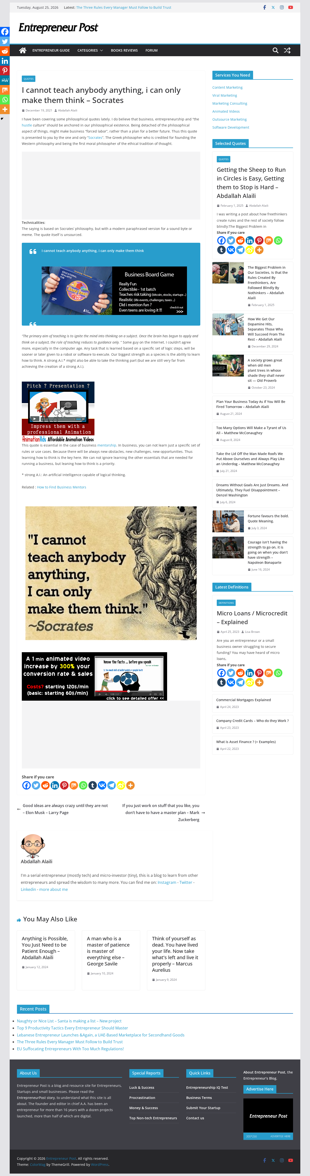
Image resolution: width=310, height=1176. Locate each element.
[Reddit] (45, 785)
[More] (130, 785)
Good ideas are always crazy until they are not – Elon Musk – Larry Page (65, 809)
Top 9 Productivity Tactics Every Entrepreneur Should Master (72, 1028)
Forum (152, 50)
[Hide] (2, 119)
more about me (53, 889)
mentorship (106, 445)
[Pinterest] (64, 785)
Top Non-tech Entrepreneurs (153, 1118)
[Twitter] (36, 785)
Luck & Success (141, 1087)
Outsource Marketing (229, 119)
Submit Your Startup (203, 1107)
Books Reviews (124, 50)
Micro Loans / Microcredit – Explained (252, 617)
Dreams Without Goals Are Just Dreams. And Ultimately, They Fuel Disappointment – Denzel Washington (252, 490)
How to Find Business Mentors (61, 487)
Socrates (95, 137)
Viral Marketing (224, 95)
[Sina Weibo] (121, 785)
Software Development (230, 127)
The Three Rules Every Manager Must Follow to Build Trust (123, 7)
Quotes (28, 78)
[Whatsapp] (83, 785)
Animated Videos (226, 111)
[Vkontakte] (102, 785)
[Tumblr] (92, 785)
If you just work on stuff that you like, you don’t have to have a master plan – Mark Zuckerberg (160, 812)
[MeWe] (5, 80)
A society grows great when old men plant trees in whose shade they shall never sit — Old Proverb (266, 370)
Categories (88, 50)
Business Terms (199, 1097)
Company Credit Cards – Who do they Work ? (252, 720)
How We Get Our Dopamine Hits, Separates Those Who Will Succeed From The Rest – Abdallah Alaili (266, 329)
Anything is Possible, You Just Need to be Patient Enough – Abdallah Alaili (45, 948)
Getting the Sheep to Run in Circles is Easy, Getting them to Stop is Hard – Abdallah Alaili (251, 182)
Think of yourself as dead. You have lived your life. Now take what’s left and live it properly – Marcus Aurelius (175, 954)
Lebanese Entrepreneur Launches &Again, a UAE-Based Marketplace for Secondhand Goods (101, 1035)
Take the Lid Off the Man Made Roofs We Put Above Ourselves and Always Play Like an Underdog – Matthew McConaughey (250, 458)
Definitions (226, 602)
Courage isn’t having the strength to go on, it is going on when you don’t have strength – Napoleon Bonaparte (268, 552)
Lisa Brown (252, 632)
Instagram (167, 882)
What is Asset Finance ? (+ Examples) (246, 741)
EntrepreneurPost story (36, 1097)
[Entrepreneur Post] (23, 50)
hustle (27, 125)
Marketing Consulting (229, 103)
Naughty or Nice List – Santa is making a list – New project (69, 1021)
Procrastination (142, 1097)
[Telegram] (111, 785)
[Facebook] (26, 785)
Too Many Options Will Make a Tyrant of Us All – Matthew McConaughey (251, 430)
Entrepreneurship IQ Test (207, 1087)
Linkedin (28, 889)
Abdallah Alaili (67, 110)
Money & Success (143, 1107)
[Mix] (74, 785)
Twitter (185, 882)
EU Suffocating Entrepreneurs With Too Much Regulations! (70, 1048)
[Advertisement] (111, 186)
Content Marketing (227, 87)
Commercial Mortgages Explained (243, 700)
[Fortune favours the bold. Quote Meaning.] (228, 522)
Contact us (195, 1118)
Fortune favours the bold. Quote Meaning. (268, 518)
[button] (100, 50)
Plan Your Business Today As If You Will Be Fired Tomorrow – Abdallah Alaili (250, 404)
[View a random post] (287, 50)
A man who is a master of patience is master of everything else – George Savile (108, 951)
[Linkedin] (55, 785)
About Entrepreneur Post (264, 1072)
